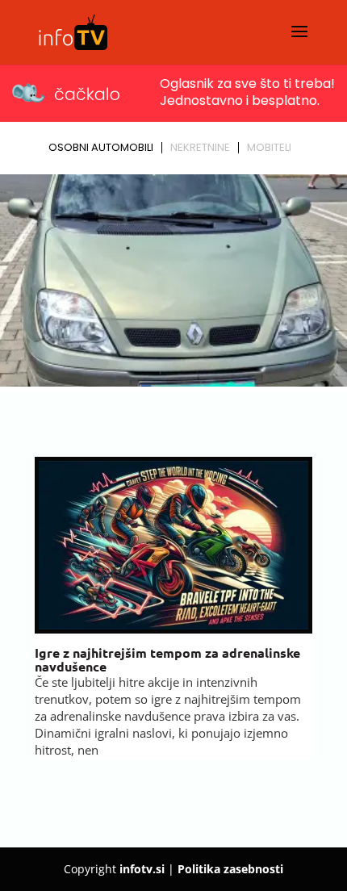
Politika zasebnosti (230, 868)
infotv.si (142, 868)
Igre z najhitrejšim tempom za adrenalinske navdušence (167, 660)
